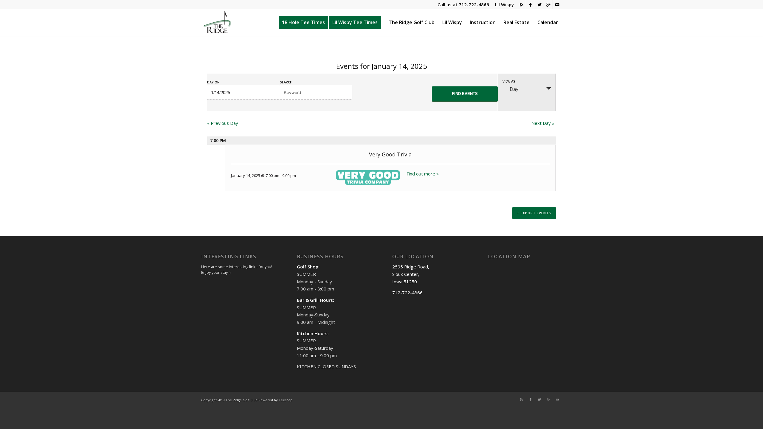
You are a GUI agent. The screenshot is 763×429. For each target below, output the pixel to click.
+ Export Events (534, 213)
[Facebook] (530, 4)
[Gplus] (548, 4)
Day (514, 89)
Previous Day (222, 123)
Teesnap (285, 400)
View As (509, 81)
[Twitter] (539, 4)
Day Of (213, 82)
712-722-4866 (474, 4)
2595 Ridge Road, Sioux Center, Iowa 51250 (410, 274)
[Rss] (521, 4)
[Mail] (557, 4)
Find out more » (423, 174)
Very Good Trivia (390, 154)
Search (286, 82)
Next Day (542, 123)
